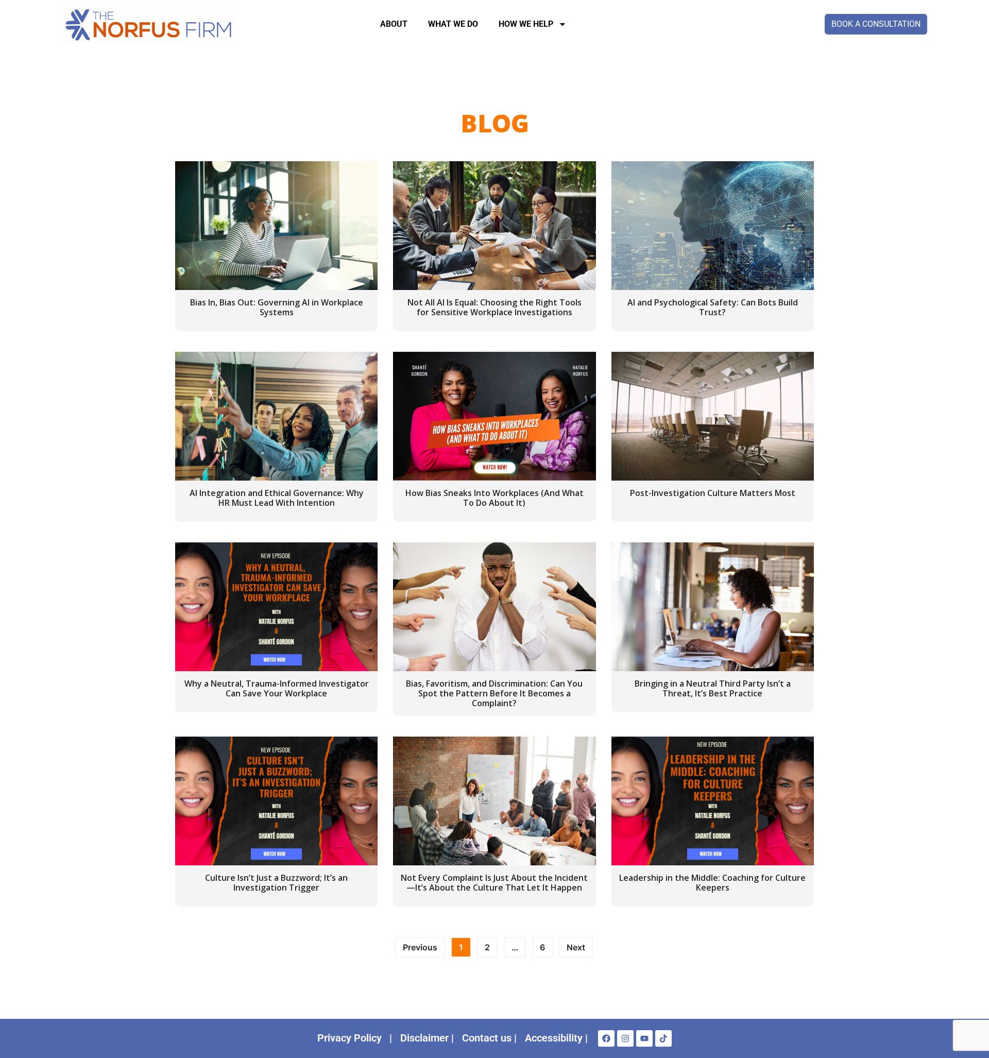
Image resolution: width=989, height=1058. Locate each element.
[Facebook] (606, 1038)
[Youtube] (644, 1038)
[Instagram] (625, 1038)
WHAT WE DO (453, 24)
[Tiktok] (663, 1038)
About (393, 24)
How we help (526, 24)
